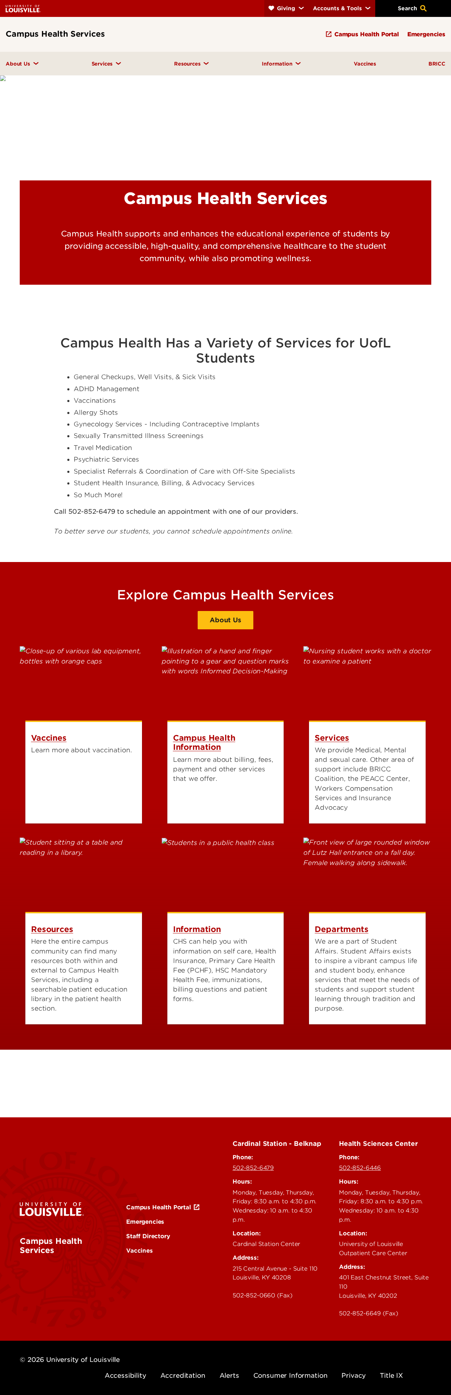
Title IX (391, 1375)
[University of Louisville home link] (23, 8)
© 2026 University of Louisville (70, 1359)
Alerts (229, 1375)
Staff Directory (148, 1236)
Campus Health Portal (158, 1207)
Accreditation (182, 1375)
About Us (225, 620)
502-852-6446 (360, 1167)
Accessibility (125, 1375)
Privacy (353, 1375)
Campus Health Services (51, 1245)
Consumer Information (290, 1375)
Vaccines (139, 1250)
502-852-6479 (253, 1167)
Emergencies (145, 1221)
